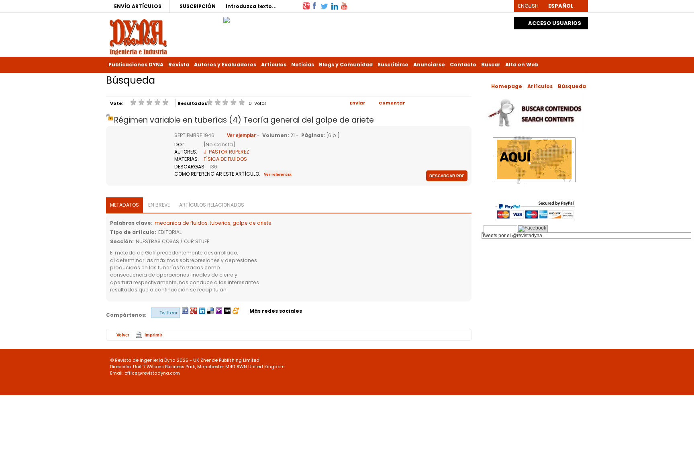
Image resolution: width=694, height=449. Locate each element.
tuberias (220, 222)
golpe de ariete (252, 222)
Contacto (463, 64)
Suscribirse (393, 64)
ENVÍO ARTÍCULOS (137, 6)
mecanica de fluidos (181, 222)
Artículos (273, 64)
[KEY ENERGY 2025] (226, 18)
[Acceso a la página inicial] (138, 36)
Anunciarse (429, 64)
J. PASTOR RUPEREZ (226, 151)
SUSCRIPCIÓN (198, 6)
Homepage (506, 86)
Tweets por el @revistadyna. (512, 235)
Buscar (490, 64)
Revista (178, 64)
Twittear (168, 313)
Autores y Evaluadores (225, 64)
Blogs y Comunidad (346, 64)
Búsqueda (572, 86)
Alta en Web (522, 64)
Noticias (302, 64)
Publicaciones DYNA (135, 64)
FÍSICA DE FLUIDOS (225, 159)
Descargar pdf (446, 176)
